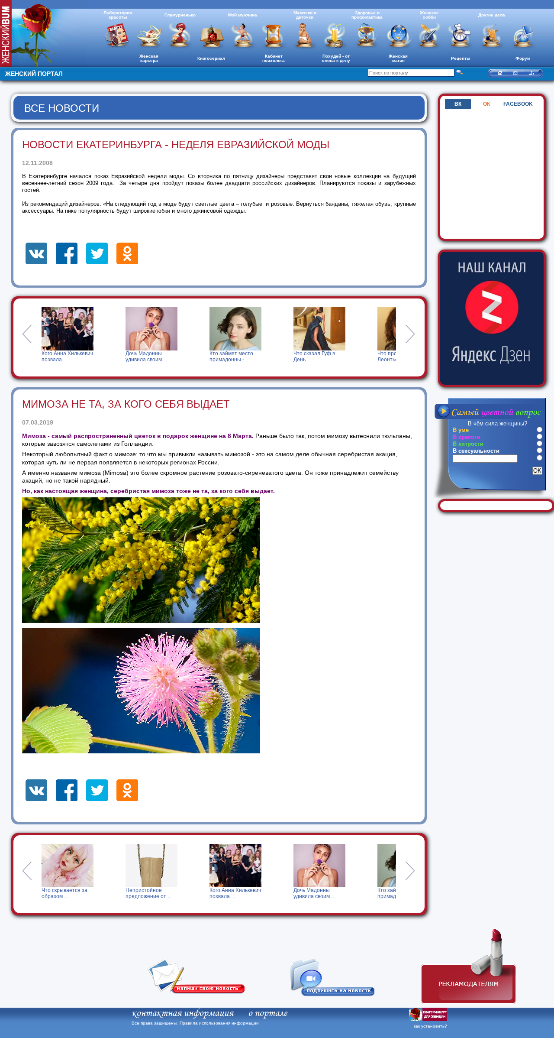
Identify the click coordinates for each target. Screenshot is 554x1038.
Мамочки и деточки (304, 14)
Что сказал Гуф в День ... (233, 356)
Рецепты (460, 58)
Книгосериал (211, 58)
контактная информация (182, 1013)
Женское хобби (429, 14)
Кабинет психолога (273, 58)
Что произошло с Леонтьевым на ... (318, 356)
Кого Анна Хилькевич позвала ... (151, 893)
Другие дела (491, 15)
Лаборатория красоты (117, 14)
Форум (522, 58)
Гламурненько (180, 15)
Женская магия (398, 58)
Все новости (61, 108)
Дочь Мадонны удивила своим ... (65, 356)
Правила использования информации (219, 1023)
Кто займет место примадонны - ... (150, 356)
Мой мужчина (242, 15)
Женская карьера (148, 58)
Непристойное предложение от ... (64, 893)
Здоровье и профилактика (367, 14)
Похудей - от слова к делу (336, 58)
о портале (267, 1013)
